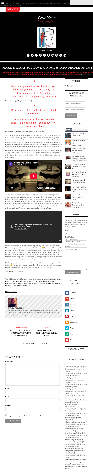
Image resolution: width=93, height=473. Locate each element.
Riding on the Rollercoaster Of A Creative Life (78, 205)
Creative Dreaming (26, 72)
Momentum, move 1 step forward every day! (46, 333)
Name (7, 388)
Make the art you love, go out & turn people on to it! (79, 189)
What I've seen (68, 74)
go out (29, 281)
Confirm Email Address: (73, 242)
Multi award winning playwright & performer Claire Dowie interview (79, 159)
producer (20, 283)
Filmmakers (50, 72)
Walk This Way (25, 286)
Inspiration (61, 72)
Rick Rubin (27, 283)
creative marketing (41, 279)
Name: (67, 230)
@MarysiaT (69, 86)
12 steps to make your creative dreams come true (79, 166)
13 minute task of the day (11, 72)
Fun (56, 72)
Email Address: (70, 237)
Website (8, 405)
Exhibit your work (39, 72)
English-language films (18, 281)
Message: (68, 246)
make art (35, 281)
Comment (9, 362)
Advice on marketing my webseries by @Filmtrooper (78, 151)
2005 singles (23, 279)
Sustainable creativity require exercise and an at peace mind (79, 143)
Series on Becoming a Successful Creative (49, 74)
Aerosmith (31, 279)
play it (15, 283)
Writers (76, 74)
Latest (68, 130)
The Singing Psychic (12, 271)
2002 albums (13, 279)
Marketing (83, 72)
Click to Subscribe (46, 51)
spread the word (45, 283)
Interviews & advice (72, 72)
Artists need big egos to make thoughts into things (21, 333)
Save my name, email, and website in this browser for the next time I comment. (30, 416)
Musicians (11, 74)
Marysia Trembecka (44, 281)
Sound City (18, 138)
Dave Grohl (52, 279)
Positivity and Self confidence (24, 74)
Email (7, 397)
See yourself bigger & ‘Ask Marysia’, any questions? (79, 174)
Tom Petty (16, 286)
